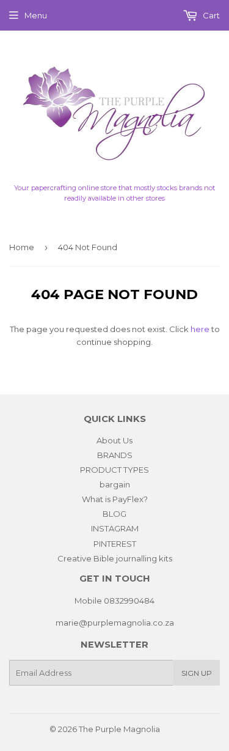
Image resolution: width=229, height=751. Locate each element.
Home (21, 247)
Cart (210, 15)
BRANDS (115, 455)
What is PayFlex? (115, 499)
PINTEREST (114, 544)
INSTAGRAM (115, 528)
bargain (115, 484)
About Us (114, 440)
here (200, 329)
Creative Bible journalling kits (114, 558)
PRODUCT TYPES (114, 470)
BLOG (114, 514)
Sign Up (196, 673)
